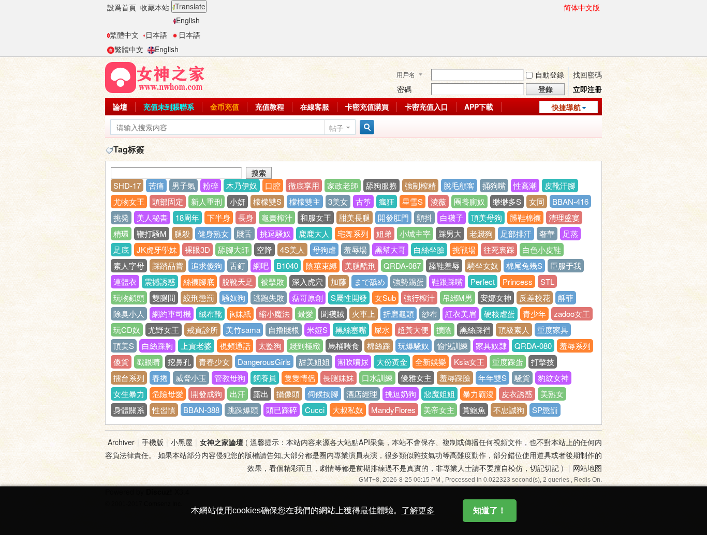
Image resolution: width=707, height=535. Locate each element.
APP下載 (478, 106)
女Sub (385, 297)
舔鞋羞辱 (444, 265)
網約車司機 (171, 313)
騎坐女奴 (482, 265)
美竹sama (243, 329)
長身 (246, 217)
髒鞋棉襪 (525, 217)
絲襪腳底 (198, 281)
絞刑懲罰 (198, 297)
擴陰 (444, 329)
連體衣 (125, 281)
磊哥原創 (307, 297)
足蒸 (570, 233)
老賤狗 (481, 233)
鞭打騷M (152, 233)
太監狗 (270, 345)
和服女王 (315, 217)
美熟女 (552, 393)
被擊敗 (272, 281)
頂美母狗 (486, 217)
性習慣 (163, 409)
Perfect (482, 281)
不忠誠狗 (508, 409)
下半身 (218, 217)
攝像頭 (288, 393)
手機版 (153, 442)
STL (547, 281)
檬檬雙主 (304, 201)
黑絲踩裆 (475, 329)
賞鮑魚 (473, 409)
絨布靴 (210, 313)
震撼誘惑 (159, 281)
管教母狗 (229, 377)
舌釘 (237, 265)
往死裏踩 (498, 249)
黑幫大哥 (390, 249)
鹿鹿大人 (314, 233)
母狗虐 (324, 249)
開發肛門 (393, 217)
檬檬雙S (267, 201)
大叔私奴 (347, 409)
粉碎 (210, 185)
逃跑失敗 (268, 297)
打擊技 (542, 361)
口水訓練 (377, 377)
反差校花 (534, 297)
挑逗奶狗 (400, 393)
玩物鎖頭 (128, 297)
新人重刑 (206, 201)
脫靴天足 (237, 281)
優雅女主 (416, 377)
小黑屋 (182, 442)
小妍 (237, 201)
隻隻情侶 (299, 377)
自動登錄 (549, 74)
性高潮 (525, 185)
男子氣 (183, 185)
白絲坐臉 (429, 249)
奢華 (547, 233)
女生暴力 (128, 393)
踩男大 (450, 233)
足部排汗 (516, 233)
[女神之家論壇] (154, 76)
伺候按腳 (322, 393)
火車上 (363, 313)
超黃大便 (413, 329)
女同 (536, 201)
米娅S (317, 329)
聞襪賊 (332, 313)
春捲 (160, 377)
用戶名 (405, 74)
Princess (518, 281)
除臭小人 (128, 313)
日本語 (156, 34)
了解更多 (418, 510)
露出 (261, 393)
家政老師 (342, 185)
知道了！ (489, 510)
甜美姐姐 (314, 361)
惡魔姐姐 (439, 393)
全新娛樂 (430, 361)
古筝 (363, 201)
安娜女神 (495, 297)
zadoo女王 (572, 313)
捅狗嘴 (494, 185)
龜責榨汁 (276, 217)
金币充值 (224, 106)
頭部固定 (167, 201)
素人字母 (128, 265)
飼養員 (264, 377)
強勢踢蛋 (408, 281)
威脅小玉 (191, 377)
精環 (121, 233)
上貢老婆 (196, 345)
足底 (121, 249)
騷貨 (522, 377)
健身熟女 (213, 233)
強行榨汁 (419, 297)
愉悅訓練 (452, 345)
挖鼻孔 (179, 361)
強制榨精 (420, 185)
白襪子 (451, 217)
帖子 (336, 128)
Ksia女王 (469, 361)
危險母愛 (167, 393)
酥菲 (565, 297)
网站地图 (587, 468)
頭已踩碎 (281, 409)
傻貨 (121, 361)
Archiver (121, 442)
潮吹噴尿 (353, 361)
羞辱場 (355, 249)
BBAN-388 (201, 409)
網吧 (261, 265)
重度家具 (552, 329)
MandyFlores (393, 409)
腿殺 (182, 233)
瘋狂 (386, 201)
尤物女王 (128, 201)
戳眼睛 (148, 361)
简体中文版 (582, 7)
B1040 (287, 265)
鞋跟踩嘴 (447, 281)
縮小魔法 (274, 313)
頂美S (123, 345)
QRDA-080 (533, 345)
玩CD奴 (126, 329)
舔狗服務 (381, 185)
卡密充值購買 (367, 106)
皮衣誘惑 (517, 393)
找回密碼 (587, 74)
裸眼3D (197, 249)
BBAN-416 (570, 201)
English (188, 20)
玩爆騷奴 (413, 345)
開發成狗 (206, 393)
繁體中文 (124, 34)
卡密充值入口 (426, 106)
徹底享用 (303, 185)
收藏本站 (154, 7)
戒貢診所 (202, 329)
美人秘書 (152, 217)
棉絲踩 (378, 345)
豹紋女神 (553, 377)
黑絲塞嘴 (350, 329)
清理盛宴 (564, 217)
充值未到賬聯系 (168, 106)
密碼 (404, 89)
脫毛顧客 (459, 185)
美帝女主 (438, 409)
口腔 (273, 185)
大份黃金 (391, 361)
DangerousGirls (264, 361)
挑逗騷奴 (275, 233)
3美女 (338, 201)
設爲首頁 (121, 7)
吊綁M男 (458, 297)
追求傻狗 (206, 265)
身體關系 (128, 409)
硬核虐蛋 (499, 313)
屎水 (382, 329)
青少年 (534, 313)
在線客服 (314, 106)
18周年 (187, 217)
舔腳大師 (233, 249)
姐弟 (384, 233)
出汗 (237, 393)
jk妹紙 (240, 313)
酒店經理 (361, 393)
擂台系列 (128, 377)
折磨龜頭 (398, 313)
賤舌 (244, 233)
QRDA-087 (402, 265)
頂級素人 (513, 329)
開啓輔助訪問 (559, 7)
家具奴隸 (491, 345)
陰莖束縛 (321, 265)
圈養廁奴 (469, 201)
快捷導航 (566, 107)
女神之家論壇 (221, 442)
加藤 (338, 281)
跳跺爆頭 (242, 409)
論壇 (120, 106)
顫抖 (424, 217)
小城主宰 (415, 233)
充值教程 (269, 106)
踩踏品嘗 (167, 265)
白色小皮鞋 (541, 249)
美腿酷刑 (360, 265)
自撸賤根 (283, 329)
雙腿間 (163, 297)
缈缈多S (507, 201)
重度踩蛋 (507, 361)
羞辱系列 (575, 345)
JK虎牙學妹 (157, 249)
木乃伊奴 (241, 185)
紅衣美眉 (460, 313)
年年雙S (492, 377)
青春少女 (214, 361)
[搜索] (365, 127)
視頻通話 (235, 345)
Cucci (315, 409)
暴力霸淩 (478, 393)
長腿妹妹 (338, 377)
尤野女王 (163, 329)
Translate (190, 6)
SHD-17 (127, 185)
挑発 (121, 217)
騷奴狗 (233, 297)
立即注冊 (587, 89)
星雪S (412, 201)
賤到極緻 (304, 345)
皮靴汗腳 (560, 185)
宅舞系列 (353, 233)
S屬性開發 (349, 297)
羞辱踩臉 (454, 377)
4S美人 (292, 249)
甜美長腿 (354, 217)
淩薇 (438, 201)
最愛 (305, 313)
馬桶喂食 (343, 345)
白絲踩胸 (157, 345)
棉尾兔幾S (524, 265)
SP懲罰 (545, 409)
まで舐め (369, 281)
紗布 (429, 313)
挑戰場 (464, 249)
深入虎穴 (307, 281)
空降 (264, 249)
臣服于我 (565, 265)
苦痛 (156, 185)
